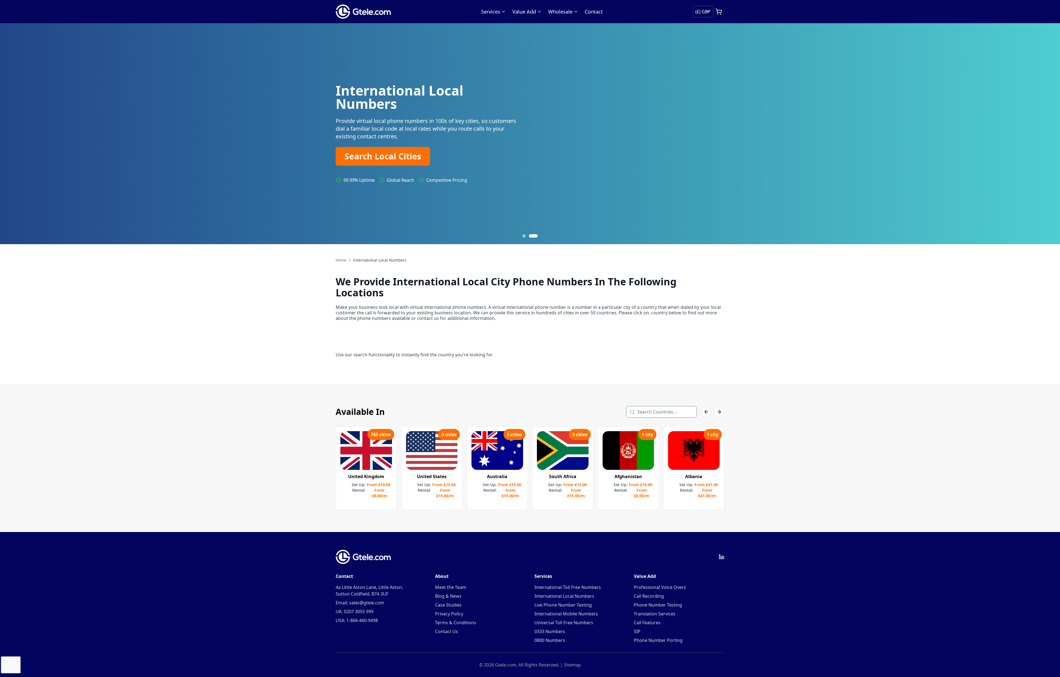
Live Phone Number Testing (563, 605)
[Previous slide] (11, 133)
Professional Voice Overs (660, 587)
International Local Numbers (564, 596)
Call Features (647, 623)
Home (341, 260)
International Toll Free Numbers (567, 587)
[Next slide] (1049, 133)
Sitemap (572, 665)
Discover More (374, 157)
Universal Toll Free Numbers (563, 623)
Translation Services (654, 614)
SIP (637, 631)
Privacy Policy (449, 614)
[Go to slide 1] (526, 236)
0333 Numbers (549, 631)
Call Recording (649, 596)
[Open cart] (718, 11)
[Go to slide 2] (536, 236)
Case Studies (448, 605)
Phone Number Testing (658, 605)
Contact (594, 11)
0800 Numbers (549, 640)
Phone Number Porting (658, 640)
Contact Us (446, 631)
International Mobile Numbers (566, 614)
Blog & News (448, 596)
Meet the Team (450, 587)
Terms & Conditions (455, 623)
